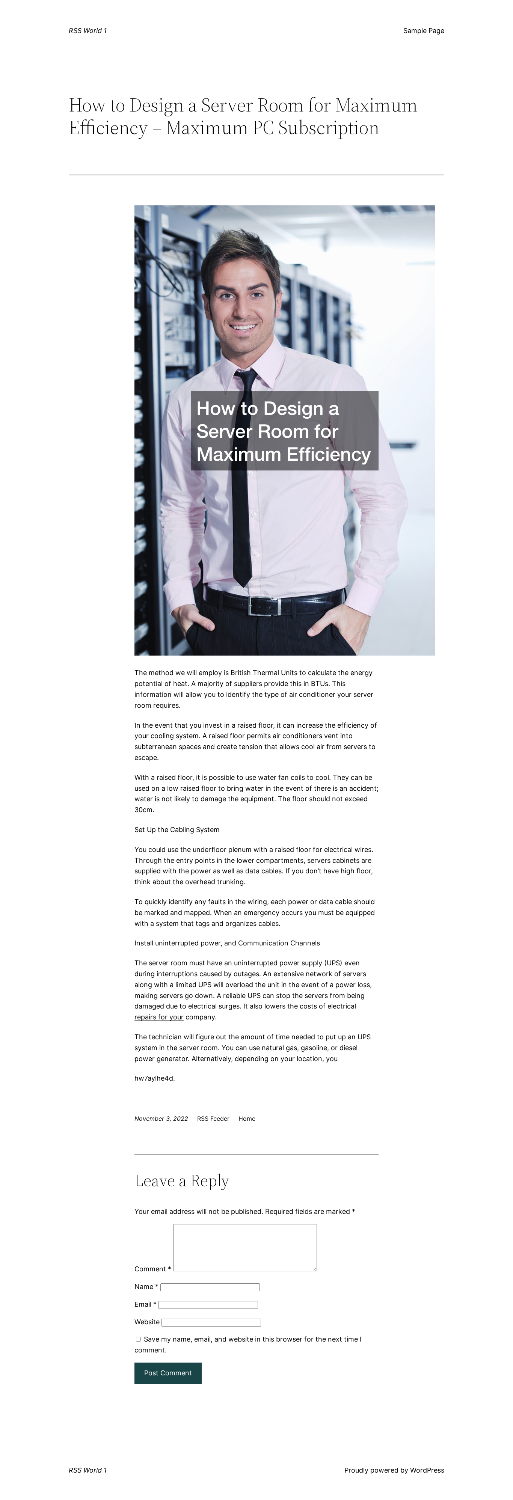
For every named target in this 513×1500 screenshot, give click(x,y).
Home (246, 1118)
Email (145, 1304)
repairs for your (159, 1017)
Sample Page (423, 31)
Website (147, 1322)
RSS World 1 (88, 31)
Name (146, 1286)
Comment (152, 1269)
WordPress (427, 1470)
